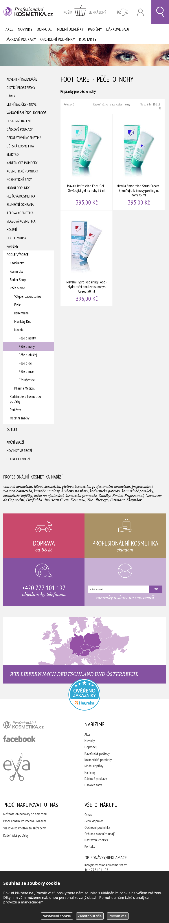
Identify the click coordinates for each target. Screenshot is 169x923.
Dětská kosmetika (20, 146)
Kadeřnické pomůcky (22, 162)
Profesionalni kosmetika (84, 695)
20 (154, 104)
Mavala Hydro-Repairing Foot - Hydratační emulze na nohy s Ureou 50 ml (87, 258)
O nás (88, 814)
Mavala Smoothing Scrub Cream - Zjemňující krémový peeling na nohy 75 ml (139, 162)
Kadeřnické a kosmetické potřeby (26, 399)
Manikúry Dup (22, 321)
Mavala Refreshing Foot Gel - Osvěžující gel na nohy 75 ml (87, 162)
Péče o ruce (17, 288)
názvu (105, 104)
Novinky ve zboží (19, 450)
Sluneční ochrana (20, 204)
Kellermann (21, 313)
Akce (9, 29)
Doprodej (45, 29)
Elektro (13, 154)
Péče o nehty (27, 338)
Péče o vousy (16, 238)
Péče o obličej (28, 354)
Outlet (12, 429)
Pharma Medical (24, 388)
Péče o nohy (27, 346)
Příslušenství (27, 379)
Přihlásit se (140, 12)
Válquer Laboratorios (27, 296)
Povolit (118, 916)
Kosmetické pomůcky (22, 171)
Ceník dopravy (93, 821)
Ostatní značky (19, 418)
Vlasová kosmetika (21, 221)
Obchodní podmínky (57, 39)
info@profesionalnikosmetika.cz (105, 865)
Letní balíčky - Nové (22, 104)
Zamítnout (90, 916)
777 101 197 (99, 869)
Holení (12, 229)
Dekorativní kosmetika (24, 137)
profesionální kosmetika (30, 726)
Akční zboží (15, 442)
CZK (122, 12)
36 (160, 108)
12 (158, 104)
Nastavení (56, 916)
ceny (127, 104)
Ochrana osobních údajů (99, 833)
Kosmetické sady (19, 179)
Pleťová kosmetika (21, 196)
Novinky (25, 29)
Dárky (11, 96)
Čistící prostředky (21, 87)
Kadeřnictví (17, 263)
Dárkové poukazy (21, 39)
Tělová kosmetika (20, 212)
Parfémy (95, 29)
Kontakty (87, 39)
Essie (17, 304)
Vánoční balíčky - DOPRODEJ (27, 112)
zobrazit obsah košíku (85, 12)
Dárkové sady (118, 29)
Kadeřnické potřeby (97, 753)
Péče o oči (25, 363)
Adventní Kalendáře (22, 79)
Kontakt (89, 846)
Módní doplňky (70, 29)
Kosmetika (16, 271)
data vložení (116, 104)
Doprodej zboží (18, 459)
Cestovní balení (19, 121)
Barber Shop (18, 279)
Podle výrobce (18, 254)
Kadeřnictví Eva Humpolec (16, 767)
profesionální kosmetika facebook (19, 738)
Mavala (19, 329)
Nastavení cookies (96, 840)
